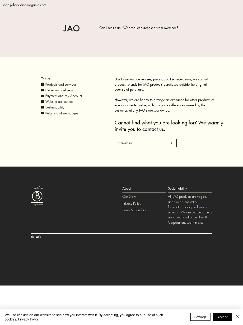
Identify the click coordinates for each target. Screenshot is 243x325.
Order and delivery (59, 90)
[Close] (237, 317)
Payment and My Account (63, 96)
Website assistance (59, 101)
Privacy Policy (131, 203)
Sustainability (54, 107)
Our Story (129, 196)
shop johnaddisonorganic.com (24, 5)
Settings (200, 317)
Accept (222, 317)
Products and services (60, 84)
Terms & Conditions (135, 210)
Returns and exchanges (61, 113)
